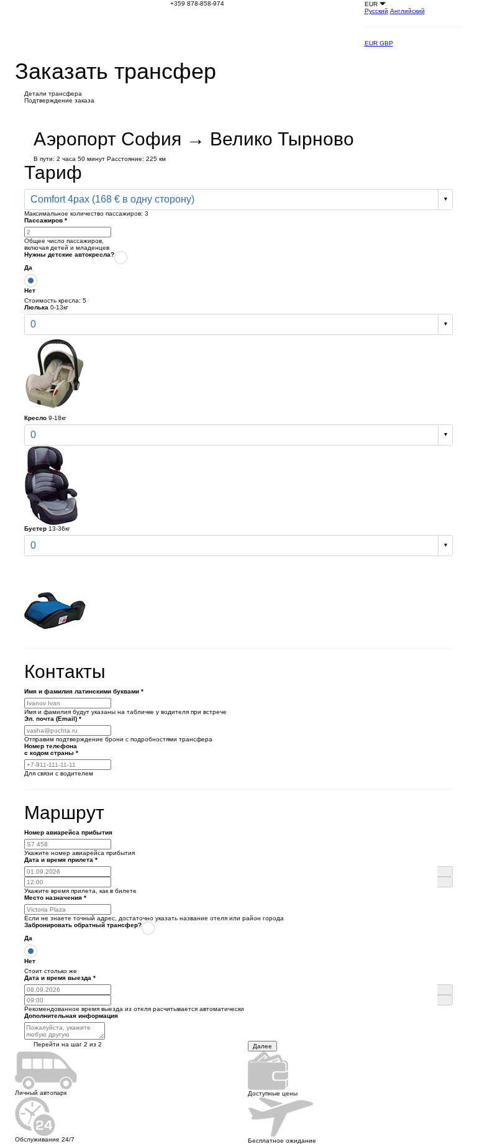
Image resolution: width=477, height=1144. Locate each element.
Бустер (35, 528)
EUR (372, 43)
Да (28, 267)
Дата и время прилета (61, 859)
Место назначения (55, 897)
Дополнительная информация (71, 1015)
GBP (386, 43)
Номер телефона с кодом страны (51, 749)
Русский (376, 10)
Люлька (36, 307)
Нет (29, 290)
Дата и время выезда (60, 977)
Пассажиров (45, 220)
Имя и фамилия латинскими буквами (83, 691)
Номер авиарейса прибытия (68, 832)
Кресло (35, 417)
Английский (407, 10)
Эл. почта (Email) (52, 718)
